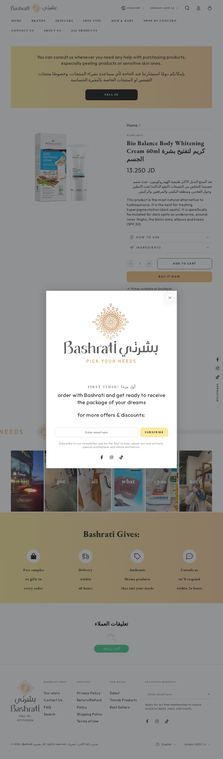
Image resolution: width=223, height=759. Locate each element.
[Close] (170, 298)
